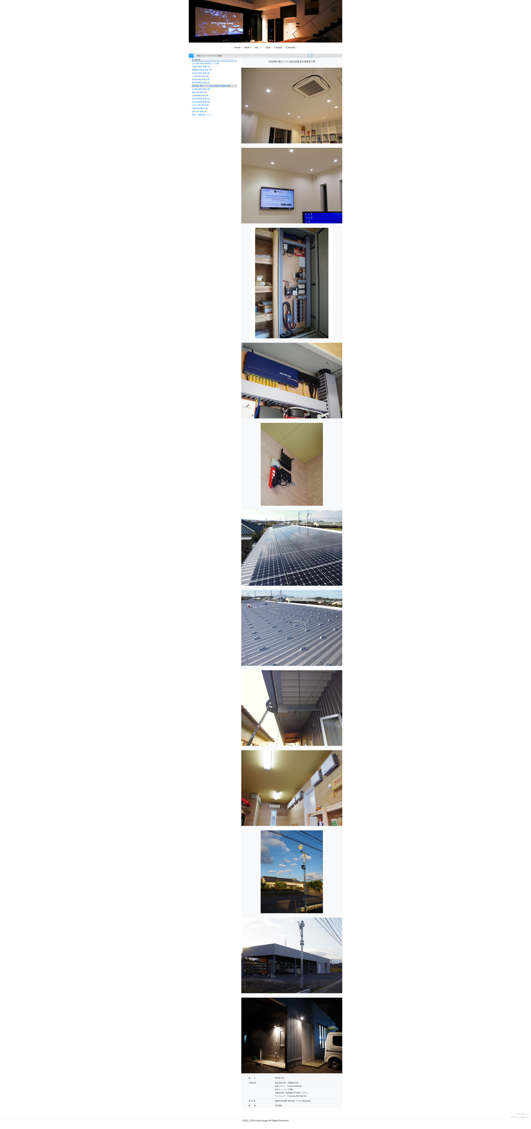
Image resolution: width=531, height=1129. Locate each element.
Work (246, 47)
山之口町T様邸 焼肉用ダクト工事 (205, 63)
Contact (278, 47)
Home (237, 47)
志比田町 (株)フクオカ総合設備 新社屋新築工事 (211, 86)
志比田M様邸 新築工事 (201, 99)
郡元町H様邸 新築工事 (201, 83)
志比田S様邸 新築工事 (201, 102)
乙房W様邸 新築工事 (200, 95)
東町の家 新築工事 (199, 92)
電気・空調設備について (202, 115)
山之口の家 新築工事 (200, 105)
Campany (290, 47)
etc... (257, 47)
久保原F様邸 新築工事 (201, 89)
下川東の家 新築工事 (200, 76)
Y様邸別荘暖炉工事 (200, 108)
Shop (267, 47)
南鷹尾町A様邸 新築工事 (202, 70)
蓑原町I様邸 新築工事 (200, 79)
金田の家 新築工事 (199, 112)
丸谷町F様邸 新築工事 (201, 73)
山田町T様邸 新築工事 (201, 67)
